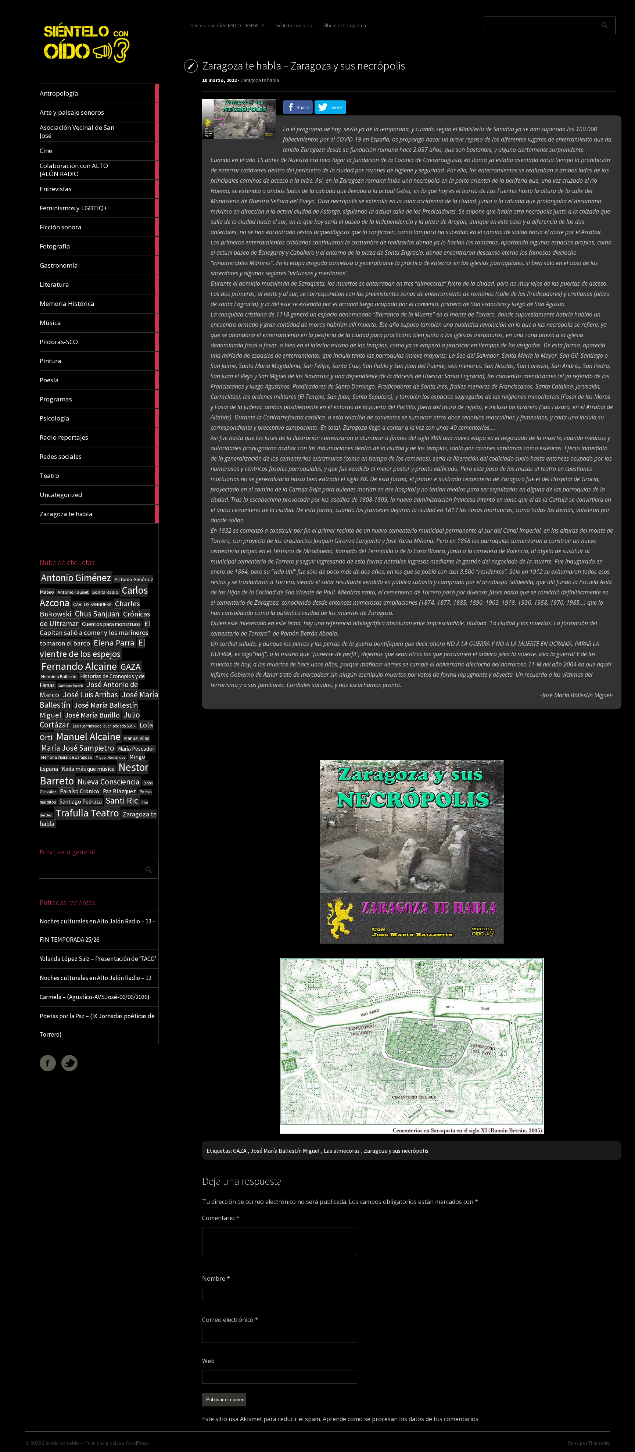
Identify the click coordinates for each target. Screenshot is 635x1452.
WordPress (137, 1443)
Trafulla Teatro (87, 812)
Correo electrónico (230, 1320)
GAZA (130, 666)
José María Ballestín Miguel (285, 1150)
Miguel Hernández (111, 757)
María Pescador (136, 748)
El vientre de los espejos (92, 648)
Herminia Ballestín (58, 676)
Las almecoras (342, 1150)
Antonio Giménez (76, 578)
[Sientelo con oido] (86, 66)
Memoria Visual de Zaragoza (66, 757)
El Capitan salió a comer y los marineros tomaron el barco (95, 633)
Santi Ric (121, 800)
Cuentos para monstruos (111, 624)
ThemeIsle (599, 1443)
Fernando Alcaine (79, 666)
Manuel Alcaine (88, 736)
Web (208, 1361)
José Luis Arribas (90, 695)
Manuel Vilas (136, 738)
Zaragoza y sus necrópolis (396, 1150)
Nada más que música (88, 768)
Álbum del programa (344, 25)
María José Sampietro (77, 748)
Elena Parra (114, 642)
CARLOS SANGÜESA (92, 604)
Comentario (221, 1218)
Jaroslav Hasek (70, 685)
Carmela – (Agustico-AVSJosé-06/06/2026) (95, 997)
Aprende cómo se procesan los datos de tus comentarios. (401, 1419)
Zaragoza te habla (260, 80)
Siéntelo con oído (293, 25)
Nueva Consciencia (109, 782)
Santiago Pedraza (81, 801)
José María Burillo (92, 714)
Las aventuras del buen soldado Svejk (104, 726)
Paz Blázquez (119, 791)
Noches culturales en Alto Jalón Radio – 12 (95, 978)
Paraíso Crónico (79, 791)
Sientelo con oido (60, 1443)
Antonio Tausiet (73, 592)
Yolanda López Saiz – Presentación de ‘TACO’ (98, 959)
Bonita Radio (105, 592)
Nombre (216, 1278)
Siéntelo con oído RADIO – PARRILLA (227, 25)
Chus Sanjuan (97, 614)
